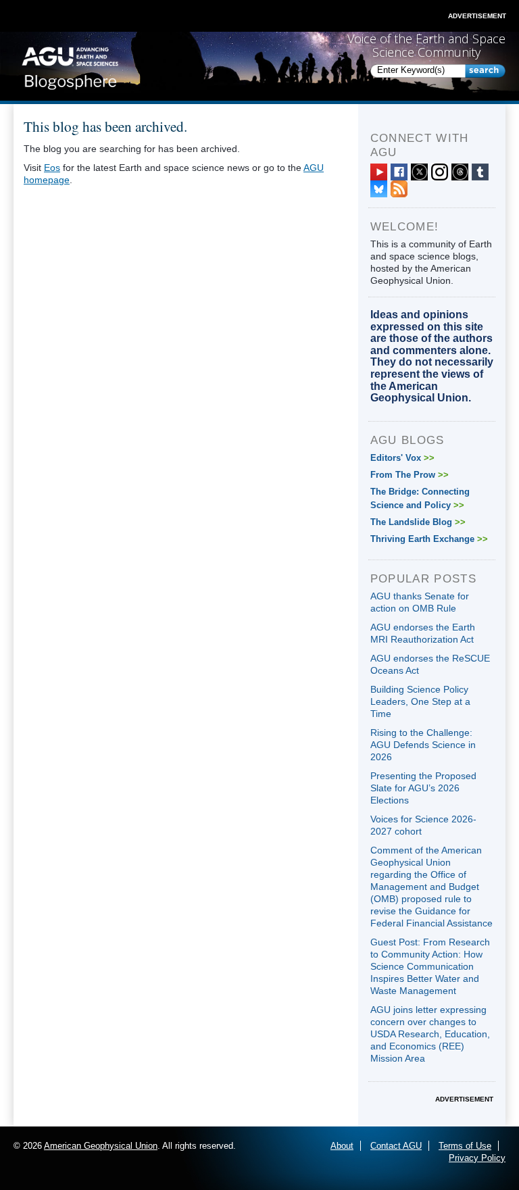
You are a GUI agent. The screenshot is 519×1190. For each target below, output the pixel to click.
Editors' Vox (402, 458)
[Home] (70, 65)
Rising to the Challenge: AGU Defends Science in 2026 (423, 744)
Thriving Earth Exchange (429, 539)
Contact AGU (396, 1146)
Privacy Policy (477, 1158)
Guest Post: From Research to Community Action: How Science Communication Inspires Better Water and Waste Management (430, 966)
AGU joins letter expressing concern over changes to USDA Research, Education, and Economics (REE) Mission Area (430, 1034)
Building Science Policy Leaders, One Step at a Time (420, 701)
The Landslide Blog (418, 522)
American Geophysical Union (100, 1146)
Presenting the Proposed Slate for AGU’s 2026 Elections (423, 787)
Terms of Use (465, 1146)
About (341, 1146)
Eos (52, 167)
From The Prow (409, 475)
